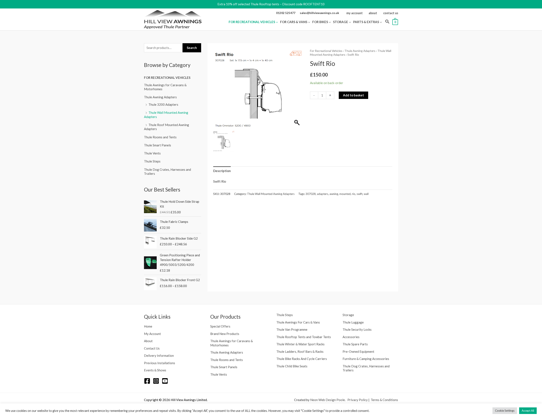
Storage (348, 315)
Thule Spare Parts (355, 344)
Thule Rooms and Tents (160, 137)
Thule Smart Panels (157, 145)
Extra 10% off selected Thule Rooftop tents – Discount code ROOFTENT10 (271, 4)
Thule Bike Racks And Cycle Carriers (301, 359)
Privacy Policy (357, 400)
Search (192, 48)
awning (333, 194)
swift (359, 194)
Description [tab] (222, 171)
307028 (311, 194)
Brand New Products (224, 334)
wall (366, 194)
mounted (345, 194)
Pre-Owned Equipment (358, 351)
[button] (276, 22)
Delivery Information (159, 355)
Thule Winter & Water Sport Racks (300, 344)
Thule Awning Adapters (160, 97)
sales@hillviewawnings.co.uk (319, 13)
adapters (322, 194)
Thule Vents (152, 153)
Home (148, 326)
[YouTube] (165, 381)
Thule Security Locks (357, 329)
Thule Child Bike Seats (291, 366)
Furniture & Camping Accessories (366, 359)
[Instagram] (156, 381)
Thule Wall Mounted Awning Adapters (271, 194)
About (148, 341)
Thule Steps (152, 161)
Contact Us (152, 348)
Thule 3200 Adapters (163, 104)
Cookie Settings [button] (504, 410)
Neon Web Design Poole (327, 400)
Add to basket (353, 95)
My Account (152, 334)
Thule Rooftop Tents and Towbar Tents (303, 337)
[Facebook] (147, 381)
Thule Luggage (353, 322)
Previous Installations (159, 363)
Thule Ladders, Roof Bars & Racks (300, 351)
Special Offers (220, 326)
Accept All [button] (528, 410)
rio (353, 194)
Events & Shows (155, 370)
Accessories (351, 337)
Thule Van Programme (291, 329)
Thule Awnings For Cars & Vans (298, 322)
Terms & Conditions (384, 400)
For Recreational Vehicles (167, 77)
